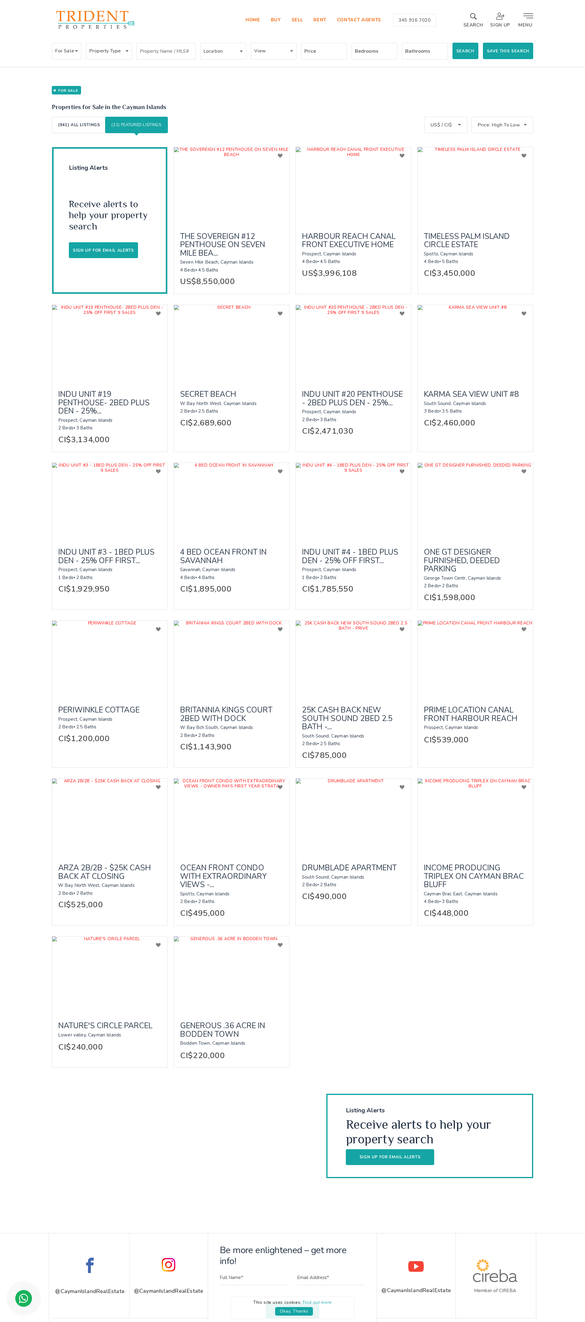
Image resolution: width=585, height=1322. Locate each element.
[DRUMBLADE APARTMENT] (353, 817)
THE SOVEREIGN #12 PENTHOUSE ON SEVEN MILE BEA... (222, 245)
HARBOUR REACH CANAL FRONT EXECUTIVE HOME (348, 241)
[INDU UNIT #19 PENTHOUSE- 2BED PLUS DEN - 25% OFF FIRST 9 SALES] (109, 343)
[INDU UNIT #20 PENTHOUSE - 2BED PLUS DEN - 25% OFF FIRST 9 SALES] (353, 343)
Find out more (317, 1302)
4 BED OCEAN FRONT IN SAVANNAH (223, 556)
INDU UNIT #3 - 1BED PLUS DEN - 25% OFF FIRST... (106, 556)
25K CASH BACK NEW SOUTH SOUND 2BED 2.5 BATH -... (347, 718)
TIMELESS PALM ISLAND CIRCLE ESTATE (467, 241)
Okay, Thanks (294, 1311)
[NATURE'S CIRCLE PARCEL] (109, 974)
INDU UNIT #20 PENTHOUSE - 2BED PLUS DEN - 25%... (352, 398)
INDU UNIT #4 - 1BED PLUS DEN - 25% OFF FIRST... (350, 556)
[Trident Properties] (95, 29)
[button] (66, 51)
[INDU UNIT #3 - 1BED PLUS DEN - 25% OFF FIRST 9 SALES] (109, 501)
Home (253, 20)
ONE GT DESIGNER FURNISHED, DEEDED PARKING (462, 561)
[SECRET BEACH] (231, 343)
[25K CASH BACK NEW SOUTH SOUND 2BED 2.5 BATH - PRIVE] (353, 659)
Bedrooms (366, 51)
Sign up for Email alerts (103, 250)
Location (213, 51)
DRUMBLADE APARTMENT (349, 868)
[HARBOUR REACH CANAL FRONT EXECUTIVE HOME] (353, 185)
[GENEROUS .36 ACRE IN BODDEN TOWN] (231, 974)
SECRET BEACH (208, 394)
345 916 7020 (415, 20)
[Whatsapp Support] (23, 1298)
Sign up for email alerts (390, 1157)
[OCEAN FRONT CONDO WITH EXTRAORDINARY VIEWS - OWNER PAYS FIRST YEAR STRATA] (231, 817)
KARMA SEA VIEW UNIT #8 (471, 394)
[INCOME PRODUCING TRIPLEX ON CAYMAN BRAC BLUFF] (475, 817)
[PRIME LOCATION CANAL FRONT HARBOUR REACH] (475, 659)
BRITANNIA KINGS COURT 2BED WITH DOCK (226, 714)
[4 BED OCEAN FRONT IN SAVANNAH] (231, 501)
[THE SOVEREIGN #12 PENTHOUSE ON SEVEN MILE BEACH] (231, 185)
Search (465, 51)
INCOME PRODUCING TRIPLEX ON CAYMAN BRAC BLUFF (474, 876)
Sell (297, 20)
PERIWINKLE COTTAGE (99, 710)
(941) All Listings (79, 125)
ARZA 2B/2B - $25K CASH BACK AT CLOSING (104, 872)
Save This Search (508, 51)
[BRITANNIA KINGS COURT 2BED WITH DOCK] (231, 659)
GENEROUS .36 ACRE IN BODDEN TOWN (222, 1030)
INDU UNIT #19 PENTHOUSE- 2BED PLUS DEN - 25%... (104, 403)
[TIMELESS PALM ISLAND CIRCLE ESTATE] (475, 185)
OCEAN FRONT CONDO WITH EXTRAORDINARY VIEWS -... (223, 876)
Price (310, 51)
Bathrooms (417, 51)
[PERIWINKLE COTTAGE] (109, 659)
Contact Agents (359, 20)
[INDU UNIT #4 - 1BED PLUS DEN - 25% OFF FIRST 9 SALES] (353, 501)
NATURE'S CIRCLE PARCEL (105, 1026)
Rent (320, 20)
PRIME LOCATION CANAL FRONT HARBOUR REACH (470, 714)
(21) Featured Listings (136, 125)
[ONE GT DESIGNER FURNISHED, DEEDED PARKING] (475, 501)
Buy (276, 20)
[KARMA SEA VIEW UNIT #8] (475, 343)
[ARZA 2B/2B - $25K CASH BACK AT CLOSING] (109, 817)
